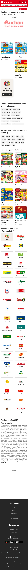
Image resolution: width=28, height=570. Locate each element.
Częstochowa (18, 124)
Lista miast (14, 516)
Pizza (3, 136)
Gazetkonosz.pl (13, 425)
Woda (17, 136)
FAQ (14, 507)
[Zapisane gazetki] (20, 2)
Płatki (13, 145)
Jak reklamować (14, 529)
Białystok (6, 124)
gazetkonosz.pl (18, 557)
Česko (8, 553)
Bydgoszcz (17, 118)
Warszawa (6, 109)
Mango (8, 136)
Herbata (4, 139)
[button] (23, 2)
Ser (23, 139)
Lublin (5, 121)
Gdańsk (15, 115)
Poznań (6, 115)
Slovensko (21, 553)
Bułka (8, 142)
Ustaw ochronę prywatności (14, 561)
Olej (12, 142)
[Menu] (25, 2)
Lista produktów (14, 518)
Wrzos (3, 142)
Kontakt (14, 510)
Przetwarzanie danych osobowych (14, 566)
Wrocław (15, 112)
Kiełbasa (17, 142)
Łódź (16, 109)
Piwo (22, 136)
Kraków (6, 112)
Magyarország (14, 553)
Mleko (13, 139)
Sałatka (19, 139)
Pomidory (7, 145)
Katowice (15, 121)
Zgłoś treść (14, 513)
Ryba (9, 139)
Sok (3, 145)
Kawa (12, 136)
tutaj (4, 462)
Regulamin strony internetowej (14, 563)
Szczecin (6, 118)
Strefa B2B (14, 532)
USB (22, 142)
